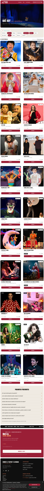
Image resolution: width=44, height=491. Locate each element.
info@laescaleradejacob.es (28, 467)
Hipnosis (24, 35)
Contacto (4, 480)
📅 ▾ (6, 30)
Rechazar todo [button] (34, 487)
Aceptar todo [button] (34, 484)
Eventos (4, 478)
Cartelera (19, 2)
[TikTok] (8, 471)
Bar (23, 2)
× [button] (42, 482)
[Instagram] (6, 471)
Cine (10, 35)
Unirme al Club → (22, 451)
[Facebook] (4, 471)
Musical (18, 35)
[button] (15, 489)
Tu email (4, 443)
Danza (14, 35)
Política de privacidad (11, 488)
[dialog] (22, 486)
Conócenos (5, 479)
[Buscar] (41, 2)
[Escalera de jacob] (5, 2)
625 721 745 (25, 469)
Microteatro (4, 35)
